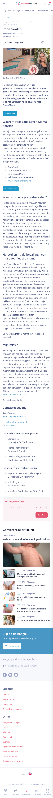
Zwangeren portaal (9, 22)
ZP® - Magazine (21, 78)
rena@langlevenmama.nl (15, 422)
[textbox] (26, 505)
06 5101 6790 (9, 425)
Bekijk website (10, 113)
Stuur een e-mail (11, 189)
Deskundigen (23, 22)
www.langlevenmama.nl (19, 180)
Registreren (13, 646)
